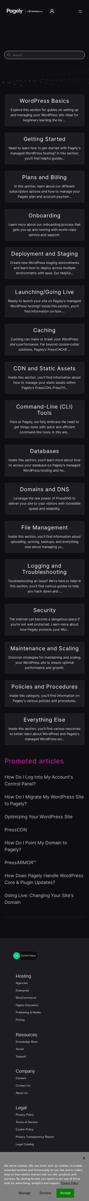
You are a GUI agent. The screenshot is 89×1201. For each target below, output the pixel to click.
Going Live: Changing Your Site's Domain (39, 899)
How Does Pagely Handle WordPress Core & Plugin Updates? (44, 879)
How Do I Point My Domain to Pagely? (36, 846)
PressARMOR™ (20, 862)
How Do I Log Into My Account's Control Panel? (39, 780)
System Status (28, 955)
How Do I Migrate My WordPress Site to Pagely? (44, 800)
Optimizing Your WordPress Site (39, 816)
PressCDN (16, 829)
